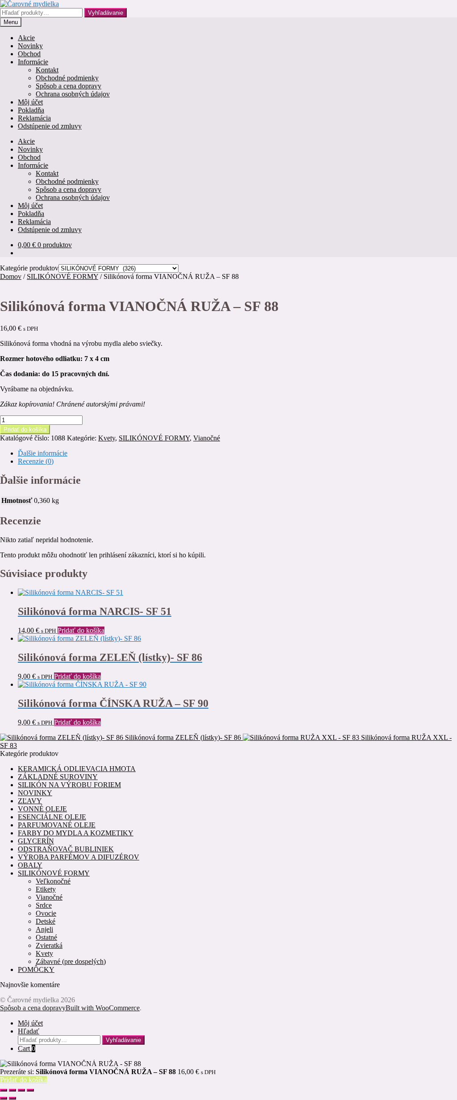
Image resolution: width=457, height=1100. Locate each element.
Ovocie (46, 913)
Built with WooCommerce (103, 1008)
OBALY (30, 865)
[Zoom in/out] (3, 1090)
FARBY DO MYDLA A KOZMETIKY (75, 833)
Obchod (29, 54)
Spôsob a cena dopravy (68, 86)
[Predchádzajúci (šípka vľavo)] (3, 1098)
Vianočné (206, 438)
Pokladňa (31, 110)
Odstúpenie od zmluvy (50, 126)
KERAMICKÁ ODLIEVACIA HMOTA (77, 768)
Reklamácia (34, 118)
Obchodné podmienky (67, 78)
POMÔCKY (36, 969)
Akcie (26, 38)
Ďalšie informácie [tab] (42, 453)
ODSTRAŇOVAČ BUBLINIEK (66, 849)
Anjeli (44, 929)
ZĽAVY (30, 801)
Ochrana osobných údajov (73, 94)
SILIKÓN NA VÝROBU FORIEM (69, 785)
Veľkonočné (53, 881)
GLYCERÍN (36, 841)
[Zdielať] (21, 1090)
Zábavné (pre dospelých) (71, 961)
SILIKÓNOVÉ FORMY (62, 276)
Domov (10, 276)
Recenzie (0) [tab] (36, 461)
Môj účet (30, 102)
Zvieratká (49, 945)
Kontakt (47, 70)
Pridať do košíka (25, 429)
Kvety (106, 438)
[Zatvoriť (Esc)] (30, 1090)
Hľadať (28, 1031)
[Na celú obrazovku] (12, 1090)
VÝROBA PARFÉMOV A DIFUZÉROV (78, 857)
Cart (26, 1048)
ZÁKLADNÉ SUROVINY (58, 776)
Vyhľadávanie (105, 12)
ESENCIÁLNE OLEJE (52, 817)
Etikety (46, 889)
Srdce (44, 905)
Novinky (30, 46)
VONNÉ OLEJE (42, 809)
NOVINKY (35, 793)
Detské (45, 921)
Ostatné (46, 937)
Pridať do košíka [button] (81, 630)
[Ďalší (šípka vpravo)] (12, 1098)
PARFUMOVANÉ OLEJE (57, 825)
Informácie (33, 62)
